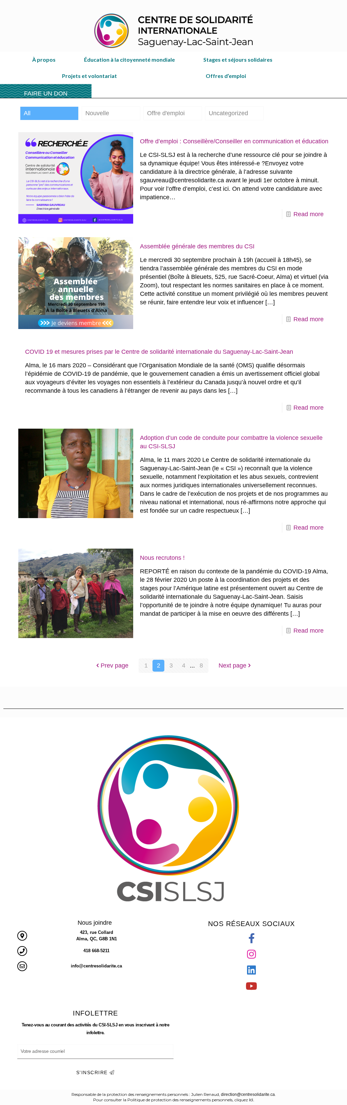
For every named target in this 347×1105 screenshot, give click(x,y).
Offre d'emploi (166, 113)
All (27, 113)
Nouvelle (97, 113)
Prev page (114, 665)
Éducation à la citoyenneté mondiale (129, 59)
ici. (251, 1100)
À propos (44, 59)
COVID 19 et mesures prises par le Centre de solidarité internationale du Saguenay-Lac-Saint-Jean (159, 351)
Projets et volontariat (89, 76)
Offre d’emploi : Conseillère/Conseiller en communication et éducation (234, 141)
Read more (308, 214)
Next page (232, 665)
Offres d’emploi (226, 76)
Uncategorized (228, 113)
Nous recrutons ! (162, 557)
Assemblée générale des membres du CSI (197, 246)
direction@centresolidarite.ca (248, 1094)
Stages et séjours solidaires (237, 59)
